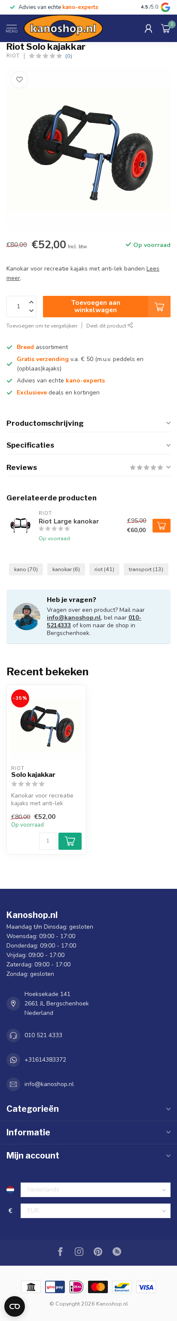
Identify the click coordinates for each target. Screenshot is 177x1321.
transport (146, 569)
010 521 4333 (43, 1035)
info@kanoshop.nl (74, 618)
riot (104, 569)
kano (26, 569)
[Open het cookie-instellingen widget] (14, 1306)
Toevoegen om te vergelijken (41, 325)
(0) (68, 56)
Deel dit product (107, 325)
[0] (166, 28)
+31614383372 (45, 1060)
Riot (13, 56)
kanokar (66, 569)
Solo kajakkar (33, 775)
